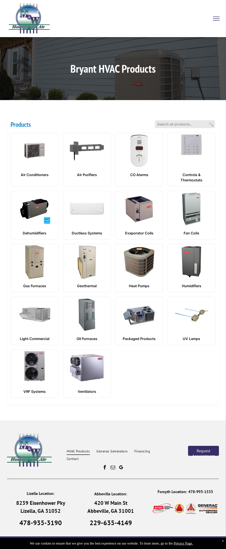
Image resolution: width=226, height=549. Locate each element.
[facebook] (104, 468)
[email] (113, 468)
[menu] (216, 18)
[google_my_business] (121, 468)
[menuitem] (78, 451)
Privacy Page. (183, 543)
